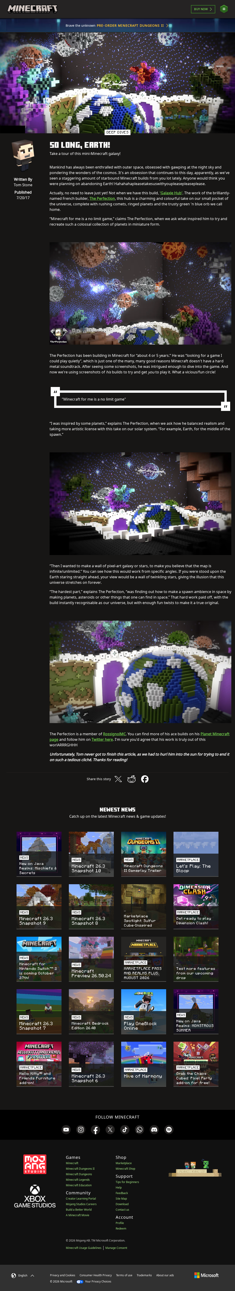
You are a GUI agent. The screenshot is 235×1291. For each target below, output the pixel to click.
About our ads (165, 1275)
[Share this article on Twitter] (118, 779)
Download (122, 1204)
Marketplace (124, 1163)
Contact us (122, 1210)
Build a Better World (79, 1210)
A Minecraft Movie (77, 1215)
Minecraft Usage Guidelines (83, 1248)
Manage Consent (116, 1248)
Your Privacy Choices (97, 1281)
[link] (66, 1129)
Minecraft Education (79, 1185)
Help (119, 1187)
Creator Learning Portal (81, 1199)
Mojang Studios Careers (81, 1204)
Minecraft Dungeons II (80, 1169)
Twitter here (102, 739)
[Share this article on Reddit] (131, 779)
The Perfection (102, 198)
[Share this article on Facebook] (144, 779)
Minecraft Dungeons (79, 1174)
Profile (120, 1223)
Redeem (121, 1228)
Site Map (121, 1199)
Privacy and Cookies (62, 1275)
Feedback (122, 1193)
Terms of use (124, 1275)
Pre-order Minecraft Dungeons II (130, 25)
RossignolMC (114, 733)
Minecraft (72, 1163)
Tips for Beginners (127, 1182)
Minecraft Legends (78, 1180)
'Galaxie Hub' (171, 192)
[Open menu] (224, 9)
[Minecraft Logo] (32, 9)
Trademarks (144, 1275)
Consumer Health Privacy (96, 1275)
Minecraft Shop (125, 1169)
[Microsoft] (206, 1275)
